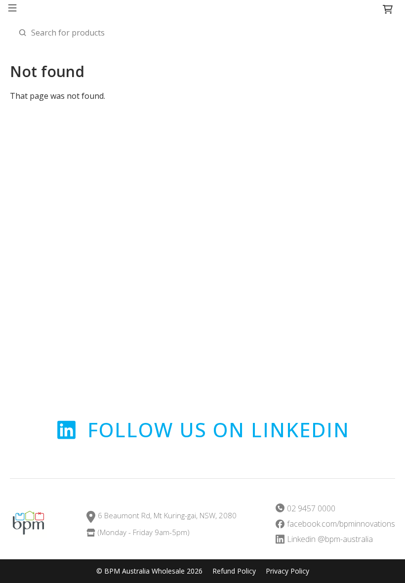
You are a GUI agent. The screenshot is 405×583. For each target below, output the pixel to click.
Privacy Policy (287, 571)
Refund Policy (234, 571)
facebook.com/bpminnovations (341, 524)
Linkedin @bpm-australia (330, 539)
